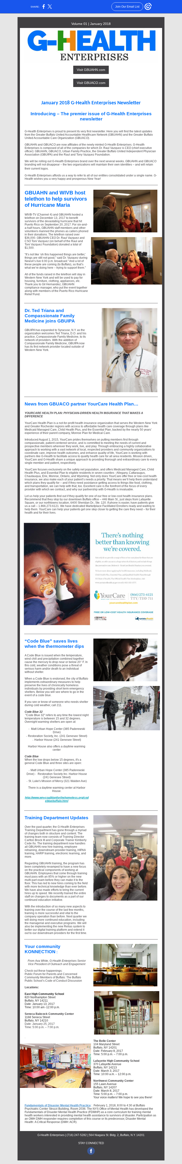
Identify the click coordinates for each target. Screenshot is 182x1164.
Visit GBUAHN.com (91, 70)
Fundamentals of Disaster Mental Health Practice (58, 1105)
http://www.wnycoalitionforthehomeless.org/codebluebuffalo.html (57, 799)
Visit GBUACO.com (91, 83)
